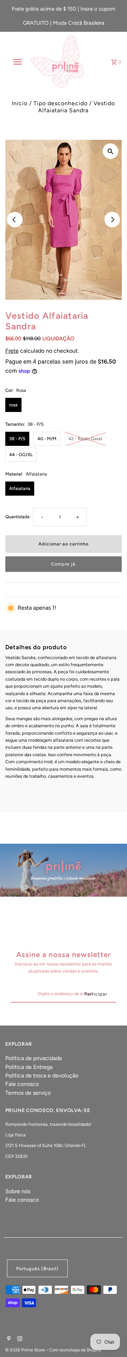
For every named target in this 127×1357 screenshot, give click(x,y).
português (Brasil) (37, 1268)
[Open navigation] (17, 62)
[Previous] (15, 219)
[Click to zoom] (110, 151)
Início (20, 103)
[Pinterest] (8, 1339)
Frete (12, 350)
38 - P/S (17, 438)
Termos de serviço (28, 1092)
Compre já (63, 564)
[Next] (112, 219)
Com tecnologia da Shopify (75, 1349)
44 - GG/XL (21, 454)
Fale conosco (22, 1084)
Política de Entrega (29, 1067)
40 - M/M (46, 438)
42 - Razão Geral (85, 438)
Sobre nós (17, 1191)
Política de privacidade (33, 1058)
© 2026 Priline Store (25, 1349)
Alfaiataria (19, 488)
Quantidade (17, 516)
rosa (13, 404)
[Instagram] (19, 1339)
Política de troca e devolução (41, 1075)
